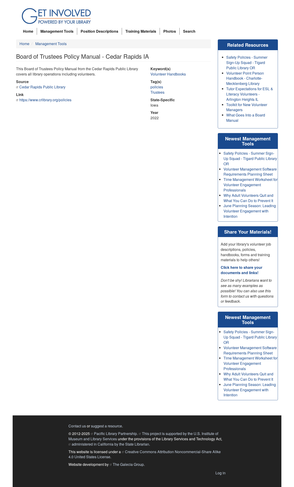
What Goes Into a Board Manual (245, 117)
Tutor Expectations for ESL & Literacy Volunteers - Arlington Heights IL (249, 94)
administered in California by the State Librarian (110, 444)
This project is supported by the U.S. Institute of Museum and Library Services (143, 436)
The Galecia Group (128, 464)
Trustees (157, 92)
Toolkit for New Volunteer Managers (246, 107)
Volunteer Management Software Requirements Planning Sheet (250, 171)
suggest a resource (106, 426)
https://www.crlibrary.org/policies (45, 99)
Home (28, 31)
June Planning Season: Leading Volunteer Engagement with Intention (249, 211)
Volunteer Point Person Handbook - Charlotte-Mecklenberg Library (245, 78)
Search (189, 31)
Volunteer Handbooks (168, 74)
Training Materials (140, 31)
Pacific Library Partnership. (116, 433)
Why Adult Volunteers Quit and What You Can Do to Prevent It (248, 198)
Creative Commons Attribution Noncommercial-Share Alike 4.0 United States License (144, 454)
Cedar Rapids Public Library (42, 87)
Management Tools (57, 31)
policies (156, 87)
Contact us (77, 426)
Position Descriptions (99, 31)
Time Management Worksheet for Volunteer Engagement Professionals (250, 185)
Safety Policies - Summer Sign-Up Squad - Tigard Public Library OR (246, 62)
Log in (220, 472)
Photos (169, 31)
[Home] (58, 16)
